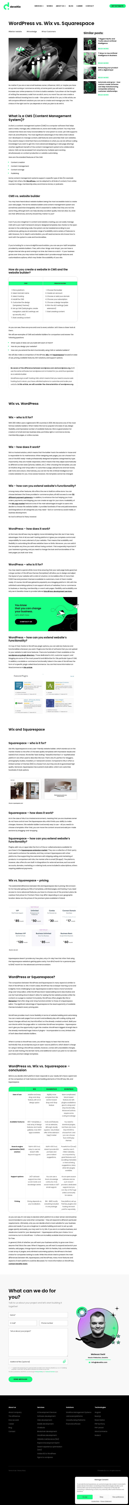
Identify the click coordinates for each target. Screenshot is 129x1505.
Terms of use (12, 1470)
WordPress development (47, 1435)
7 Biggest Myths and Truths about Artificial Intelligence (107, 41)
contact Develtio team (18, 1264)
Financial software (73, 1424)
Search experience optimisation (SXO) (49, 1448)
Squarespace (58, 355)
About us (12, 1407)
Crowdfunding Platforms (75, 1420)
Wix (47, 355)
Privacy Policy (39, 1371)
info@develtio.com (99, 1362)
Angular (98, 1412)
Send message (20, 1379)
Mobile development (45, 1424)
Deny (101, 1497)
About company (15, 1412)
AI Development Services (47, 1412)
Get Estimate (117, 6)
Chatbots (41, 1427)
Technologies (100, 1407)
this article (27, 667)
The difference (14, 1416)
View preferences (118, 1497)
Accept (85, 1497)
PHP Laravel (99, 1427)
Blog (71, 6)
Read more (103, 48)
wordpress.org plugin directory (21, 655)
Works (50, 6)
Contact (90, 6)
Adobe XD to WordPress (46, 1453)
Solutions (70, 1407)
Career (79, 6)
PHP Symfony (100, 1424)
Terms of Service (50, 1371)
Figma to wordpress (45, 1457)
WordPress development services (58, 591)
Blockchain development (47, 1431)
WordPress (30, 181)
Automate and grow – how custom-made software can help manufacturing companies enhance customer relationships (109, 86)
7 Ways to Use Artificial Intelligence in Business (107, 54)
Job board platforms (74, 1416)
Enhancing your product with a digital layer (108, 69)
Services (40, 1407)
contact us (26, 622)
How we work (14, 1420)
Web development (44, 1420)
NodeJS (98, 1435)
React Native (100, 1420)
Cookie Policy (95, 1501)
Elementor (13, 1001)
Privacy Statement (105, 1501)
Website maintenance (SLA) (48, 1439)
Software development (46, 1416)
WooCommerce (101, 1431)
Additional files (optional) (20, 1362)
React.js (98, 1416)
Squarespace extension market (34, 850)
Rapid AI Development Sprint (48, 1443)
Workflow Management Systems (78, 1412)
